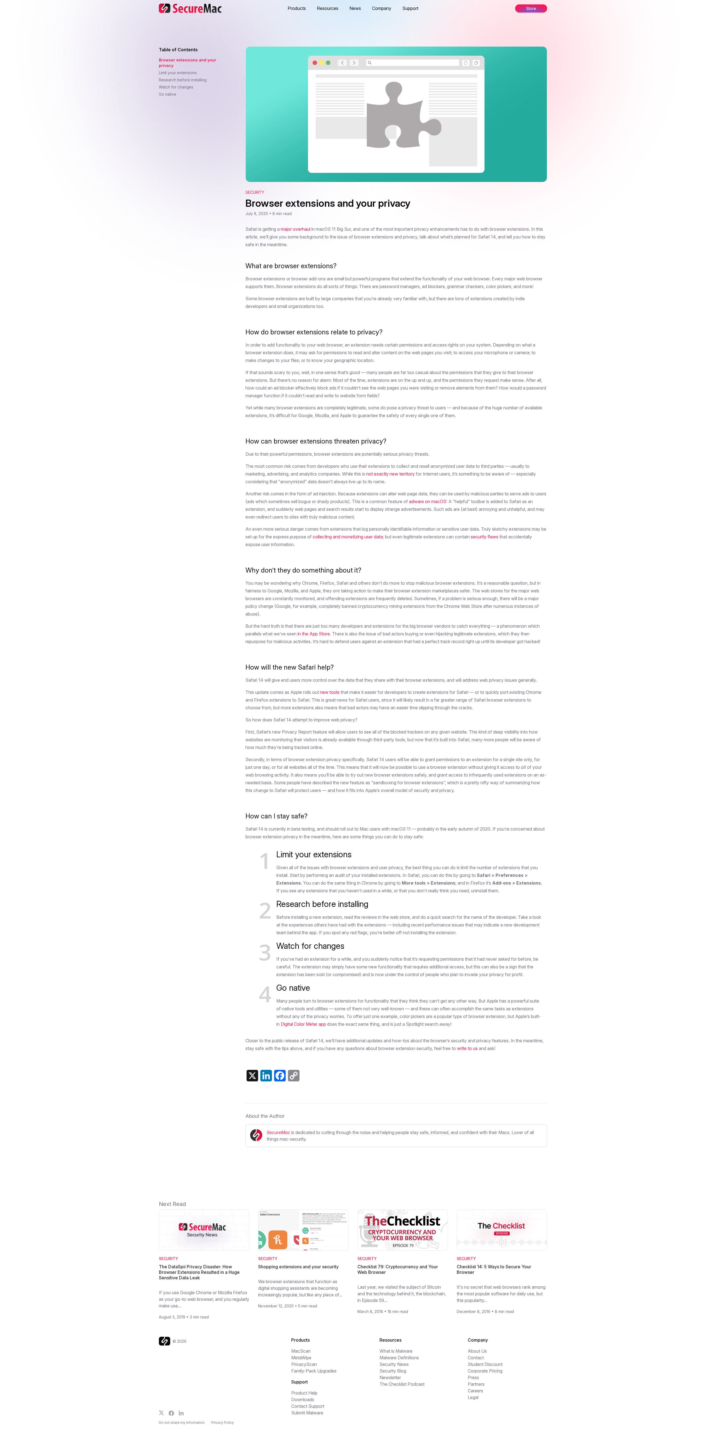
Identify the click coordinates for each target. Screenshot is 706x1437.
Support (410, 8)
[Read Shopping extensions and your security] (303, 1230)
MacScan (301, 1351)
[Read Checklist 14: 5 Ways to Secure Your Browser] (502, 1230)
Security (254, 192)
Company (381, 8)
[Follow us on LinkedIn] (181, 1413)
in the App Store (314, 633)
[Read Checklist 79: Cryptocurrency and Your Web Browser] (402, 1230)
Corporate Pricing (485, 1371)
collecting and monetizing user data (348, 536)
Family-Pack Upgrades (313, 1371)
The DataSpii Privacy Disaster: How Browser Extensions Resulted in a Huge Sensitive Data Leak (199, 1272)
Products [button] (297, 8)
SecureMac (278, 1132)
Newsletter (390, 1377)
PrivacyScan (304, 1364)
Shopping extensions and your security (298, 1266)
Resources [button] (327, 8)
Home (288, 8)
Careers (475, 1390)
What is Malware (396, 1351)
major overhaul (295, 229)
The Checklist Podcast (401, 1384)
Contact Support (307, 1406)
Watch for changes (176, 87)
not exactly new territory (390, 474)
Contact (476, 1357)
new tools (329, 692)
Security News (394, 1364)
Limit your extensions (178, 72)
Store (435, 8)
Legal (473, 1397)
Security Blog (392, 1371)
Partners (476, 1384)
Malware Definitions (399, 1357)
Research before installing (183, 79)
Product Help (304, 1393)
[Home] (166, 1341)
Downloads (302, 1399)
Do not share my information (182, 1422)
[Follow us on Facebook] (171, 1413)
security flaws (484, 536)
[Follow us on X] (161, 1413)
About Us (477, 1351)
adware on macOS (427, 501)
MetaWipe (301, 1357)
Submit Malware (307, 1412)
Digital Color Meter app (303, 1024)
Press (473, 1377)
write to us (467, 1048)
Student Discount (485, 1364)
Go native (167, 94)
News (355, 8)
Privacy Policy (222, 1422)
